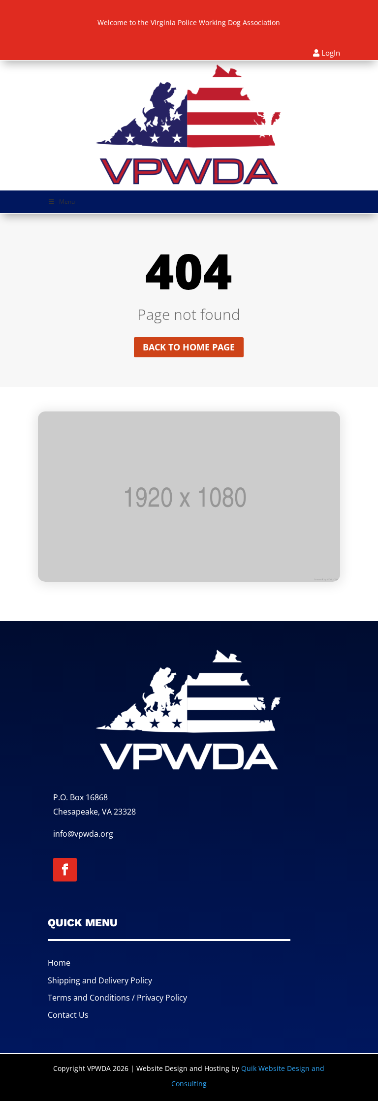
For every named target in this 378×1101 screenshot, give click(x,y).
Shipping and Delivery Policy (100, 980)
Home (59, 962)
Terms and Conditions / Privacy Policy (117, 997)
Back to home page (189, 347)
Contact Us (68, 1014)
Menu (67, 201)
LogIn (330, 53)
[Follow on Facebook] (65, 869)
